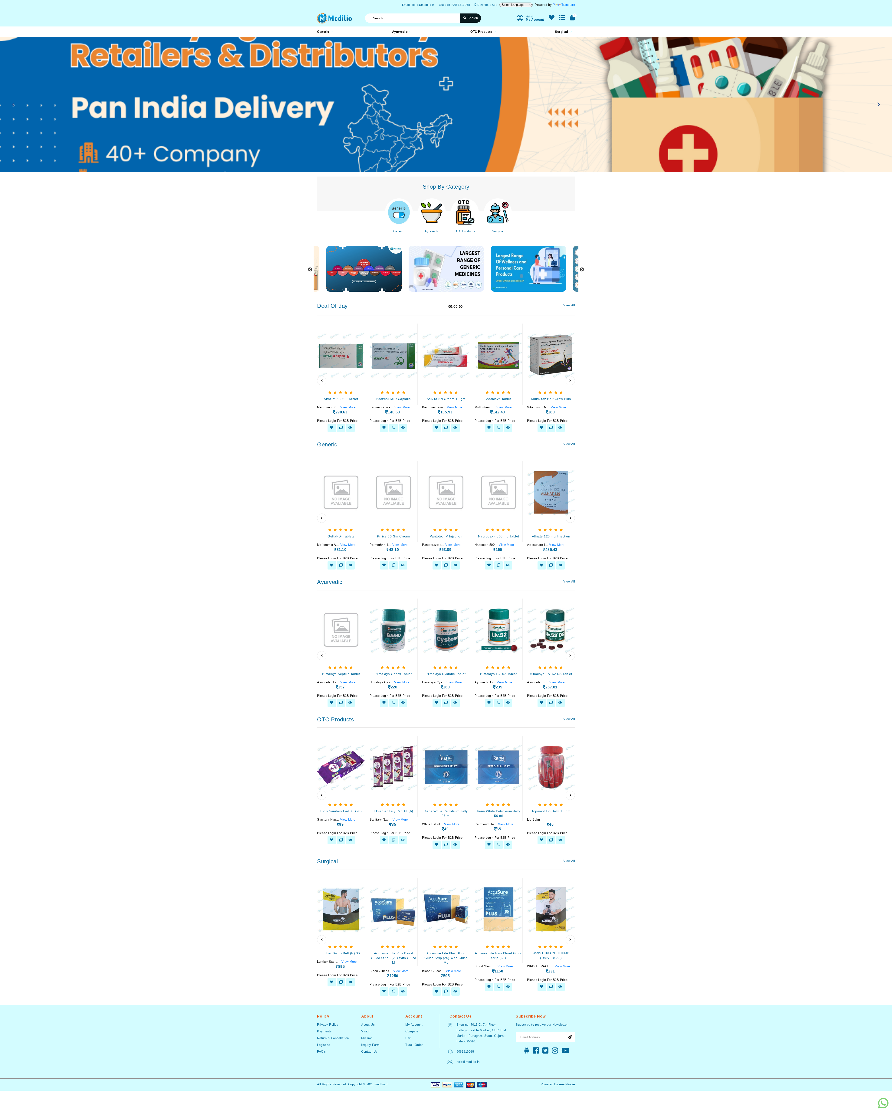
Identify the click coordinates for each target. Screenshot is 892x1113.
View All (569, 305)
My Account (414, 1024)
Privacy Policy (327, 1024)
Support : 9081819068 (454, 5)
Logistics (323, 1045)
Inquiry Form (370, 1045)
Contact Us (369, 1051)
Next (582, 269)
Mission (367, 1038)
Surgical (561, 31)
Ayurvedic (400, 31)
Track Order (414, 1045)
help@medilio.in (468, 1062)
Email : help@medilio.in (418, 5)
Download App (487, 5)
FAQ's (321, 1051)
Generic (323, 31)
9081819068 (465, 1051)
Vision (365, 1031)
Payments (324, 1031)
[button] (13, 104)
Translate (568, 5)
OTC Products (481, 31)
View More (348, 407)
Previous (310, 269)
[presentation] (321, 380)
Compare (411, 1031)
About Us (368, 1024)
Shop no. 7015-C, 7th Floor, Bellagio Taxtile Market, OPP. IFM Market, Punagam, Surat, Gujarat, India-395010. (481, 1033)
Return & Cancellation (333, 1038)
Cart (408, 1038)
